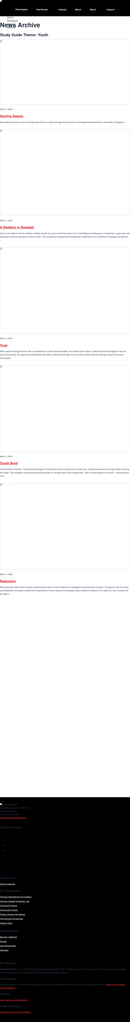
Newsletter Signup (12, 833)
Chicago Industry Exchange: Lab (14, 901)
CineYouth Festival (8, 905)
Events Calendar (7, 884)
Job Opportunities (8, 945)
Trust (3, 345)
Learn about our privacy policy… (14, 1000)
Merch (78, 9)
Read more (9, 127)
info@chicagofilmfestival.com (13, 817)
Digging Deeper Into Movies (12, 914)
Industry (63, 9)
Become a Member (8, 936)
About (93, 9)
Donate (3, 941)
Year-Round (42, 9)
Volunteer (4, 950)
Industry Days (6, 923)
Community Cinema (9, 910)
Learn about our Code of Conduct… (16, 1012)
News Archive (23, 602)
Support (111, 9)
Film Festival (21, 9)
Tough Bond (9, 463)
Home (6, 602)
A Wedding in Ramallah (17, 227)
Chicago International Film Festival (15, 896)
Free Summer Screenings (11, 918)
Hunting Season (11, 116)
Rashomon (8, 581)
